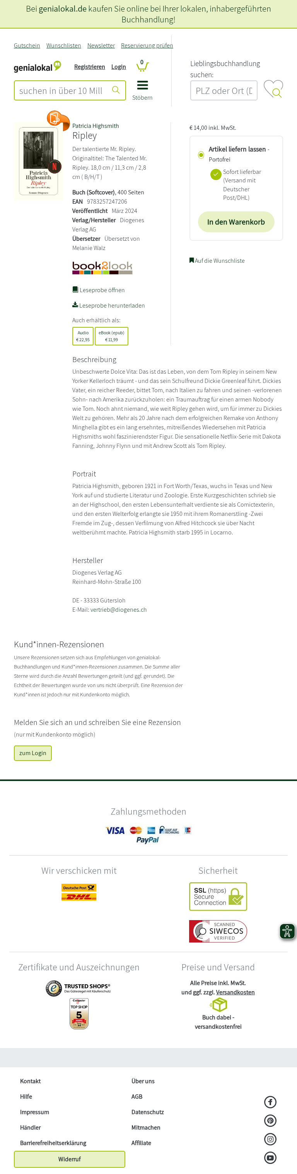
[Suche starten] (116, 90)
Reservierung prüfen (147, 45)
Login (118, 67)
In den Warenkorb (236, 222)
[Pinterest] (270, 1121)
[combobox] (61, 90)
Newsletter (101, 45)
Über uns (143, 1081)
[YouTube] (270, 1158)
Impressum (34, 1112)
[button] (142, 93)
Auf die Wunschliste (219, 261)
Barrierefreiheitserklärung (53, 1143)
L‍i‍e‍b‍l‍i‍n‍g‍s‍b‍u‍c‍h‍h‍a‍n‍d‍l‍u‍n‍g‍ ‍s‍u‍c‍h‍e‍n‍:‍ (225, 69)
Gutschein (27, 45)
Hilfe (26, 1096)
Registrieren (89, 67)
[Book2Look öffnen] (58, 121)
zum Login (32, 753)
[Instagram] (270, 1140)
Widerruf (69, 1159)
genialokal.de (63, 8)
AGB (136, 1096)
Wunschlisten (63, 45)
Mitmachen (145, 1127)
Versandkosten (235, 992)
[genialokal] (37, 66)
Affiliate (141, 1143)
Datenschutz (147, 1112)
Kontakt (30, 1081)
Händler (30, 1127)
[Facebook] (270, 1103)
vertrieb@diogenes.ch (118, 610)
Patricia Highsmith (95, 126)
